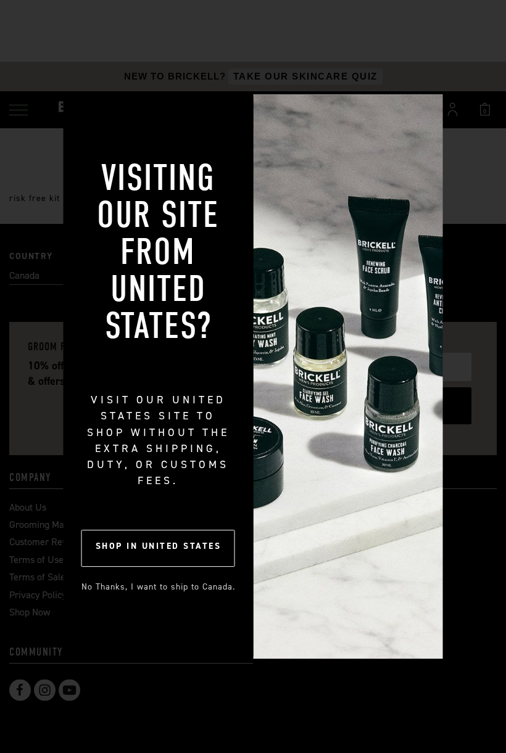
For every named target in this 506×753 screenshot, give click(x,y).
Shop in (159, 545)
